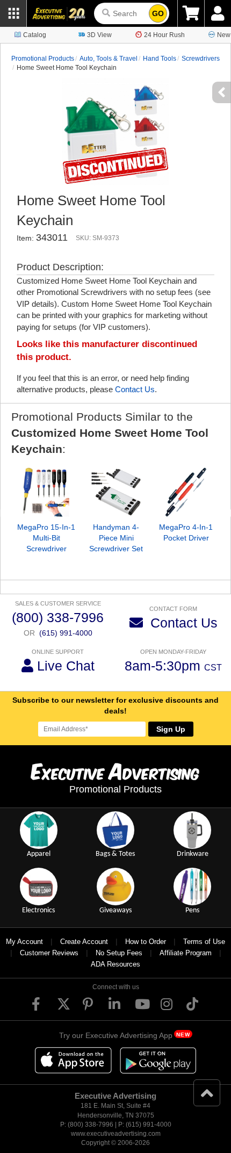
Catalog (34, 35)
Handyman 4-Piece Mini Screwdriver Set (116, 538)
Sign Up (170, 729)
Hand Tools (159, 58)
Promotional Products (42, 58)
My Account (24, 942)
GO (158, 13)
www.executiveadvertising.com (116, 1133)
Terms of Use (204, 942)
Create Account (84, 942)
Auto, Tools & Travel (109, 58)
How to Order (145, 942)
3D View (99, 35)
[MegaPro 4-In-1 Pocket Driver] (185, 492)
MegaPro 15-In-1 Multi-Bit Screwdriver (46, 538)
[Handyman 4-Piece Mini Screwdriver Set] (116, 492)
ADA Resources (115, 964)
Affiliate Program (186, 953)
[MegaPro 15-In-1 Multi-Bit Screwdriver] (46, 492)
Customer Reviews (49, 953)
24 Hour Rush (164, 35)
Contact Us (135, 389)
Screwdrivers (201, 58)
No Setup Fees (119, 953)
